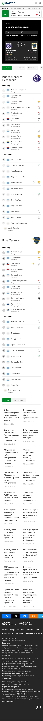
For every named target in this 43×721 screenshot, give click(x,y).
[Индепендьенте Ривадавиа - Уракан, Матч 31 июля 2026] (8, 54)
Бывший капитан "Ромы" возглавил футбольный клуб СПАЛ (30, 554)
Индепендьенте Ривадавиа (11, 51)
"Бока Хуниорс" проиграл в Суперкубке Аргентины (10, 534)
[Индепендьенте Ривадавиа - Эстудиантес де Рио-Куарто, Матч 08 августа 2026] (11, 54)
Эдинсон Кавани (17, 304)
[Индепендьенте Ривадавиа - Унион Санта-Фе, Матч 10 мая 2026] (6, 54)
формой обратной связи (30, 691)
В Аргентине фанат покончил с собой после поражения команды (30, 434)
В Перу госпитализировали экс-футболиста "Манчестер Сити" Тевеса (12, 415)
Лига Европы (32, 8)
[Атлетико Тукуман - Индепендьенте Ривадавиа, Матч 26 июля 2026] (7, 54)
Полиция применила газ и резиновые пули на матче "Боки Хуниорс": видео (31, 572)
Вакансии (6, 643)
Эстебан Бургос (16, 113)
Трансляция (19, 68)
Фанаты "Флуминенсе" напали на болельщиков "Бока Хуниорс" (29, 455)
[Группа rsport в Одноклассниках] (33, 616)
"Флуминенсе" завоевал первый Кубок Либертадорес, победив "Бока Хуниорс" (11, 456)
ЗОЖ (37, 630)
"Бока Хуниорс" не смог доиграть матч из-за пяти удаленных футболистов (30, 535)
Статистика (32, 68)
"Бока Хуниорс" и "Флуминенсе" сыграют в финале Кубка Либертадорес (11, 477)
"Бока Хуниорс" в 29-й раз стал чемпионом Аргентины (11, 554)
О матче (7, 68)
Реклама (19, 633)
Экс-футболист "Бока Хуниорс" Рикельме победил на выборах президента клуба (11, 435)
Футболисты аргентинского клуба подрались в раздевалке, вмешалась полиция (30, 596)
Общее (6, 400)
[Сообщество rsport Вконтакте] (24, 616)
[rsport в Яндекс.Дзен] (15, 616)
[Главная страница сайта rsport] (14, 3)
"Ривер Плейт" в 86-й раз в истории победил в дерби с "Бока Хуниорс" (31, 476)
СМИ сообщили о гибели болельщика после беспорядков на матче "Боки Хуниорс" (11, 573)
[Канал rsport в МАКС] (6, 616)
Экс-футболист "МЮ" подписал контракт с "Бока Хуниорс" (11, 496)
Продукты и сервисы (33, 633)
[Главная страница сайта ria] (2, 3)
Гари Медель (15, 263)
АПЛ (40, 8)
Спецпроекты (7, 633)
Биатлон (30, 630)
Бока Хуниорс (32, 50)
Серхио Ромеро (16, 252)
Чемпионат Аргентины (17, 27)
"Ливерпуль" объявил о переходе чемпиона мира (29, 496)
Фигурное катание (17, 630)
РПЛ (24, 8)
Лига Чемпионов (15, 8)
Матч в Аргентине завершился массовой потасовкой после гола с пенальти (11, 515)
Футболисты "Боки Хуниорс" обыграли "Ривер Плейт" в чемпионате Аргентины (11, 596)
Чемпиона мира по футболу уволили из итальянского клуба (31, 514)
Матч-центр (5, 13)
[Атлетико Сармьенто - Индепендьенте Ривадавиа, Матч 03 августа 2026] (10, 54)
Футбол (7, 23)
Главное (5, 8)
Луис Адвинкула (17, 269)
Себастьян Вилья (11, 59)
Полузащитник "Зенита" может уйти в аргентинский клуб (31, 414)
